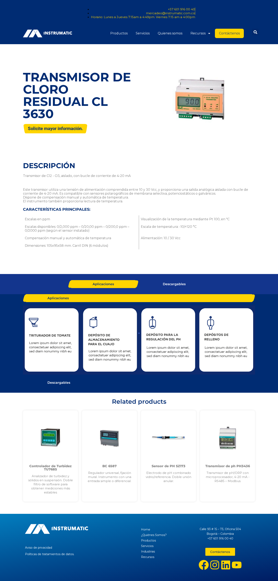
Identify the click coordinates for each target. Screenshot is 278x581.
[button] (255, 32)
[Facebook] (204, 565)
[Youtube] (237, 565)
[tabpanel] (139, 340)
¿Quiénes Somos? (154, 535)
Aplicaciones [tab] (103, 284)
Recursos (198, 33)
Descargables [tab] (174, 284)
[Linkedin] (226, 565)
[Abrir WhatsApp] (268, 571)
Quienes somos (170, 33)
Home (145, 529)
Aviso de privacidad (38, 547)
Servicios (143, 33)
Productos (119, 33)
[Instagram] (215, 565)
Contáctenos (229, 33)
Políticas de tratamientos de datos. (49, 554)
